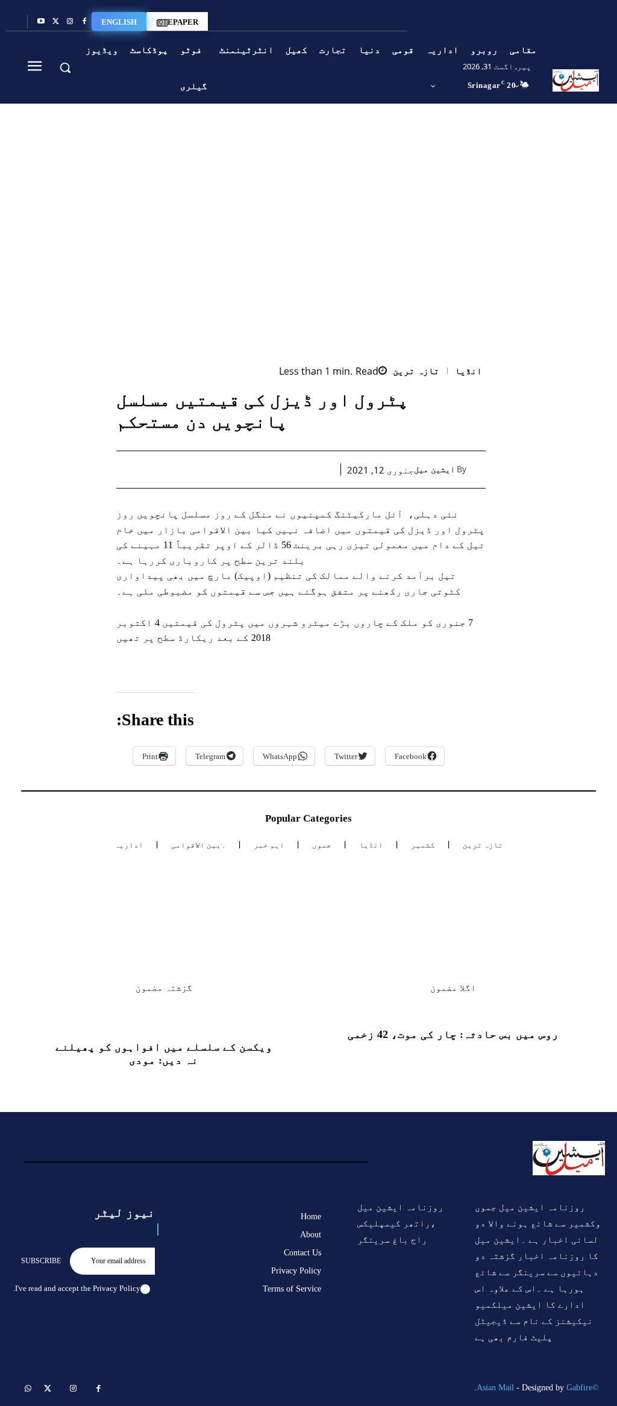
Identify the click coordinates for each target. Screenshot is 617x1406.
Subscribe (41, 1261)
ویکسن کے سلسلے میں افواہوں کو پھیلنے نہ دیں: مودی (163, 1053)
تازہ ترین (416, 371)
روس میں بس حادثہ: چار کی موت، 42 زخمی (453, 1034)
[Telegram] (211, 469)
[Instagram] (70, 21)
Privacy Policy (116, 1288)
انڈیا (468, 371)
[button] (65, 67)
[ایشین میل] (478, 469)
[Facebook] (84, 21)
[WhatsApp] (267, 469)
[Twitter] (55, 21)
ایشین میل (434, 469)
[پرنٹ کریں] (239, 469)
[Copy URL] (184, 469)
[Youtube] (41, 21)
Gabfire (579, 1387)
